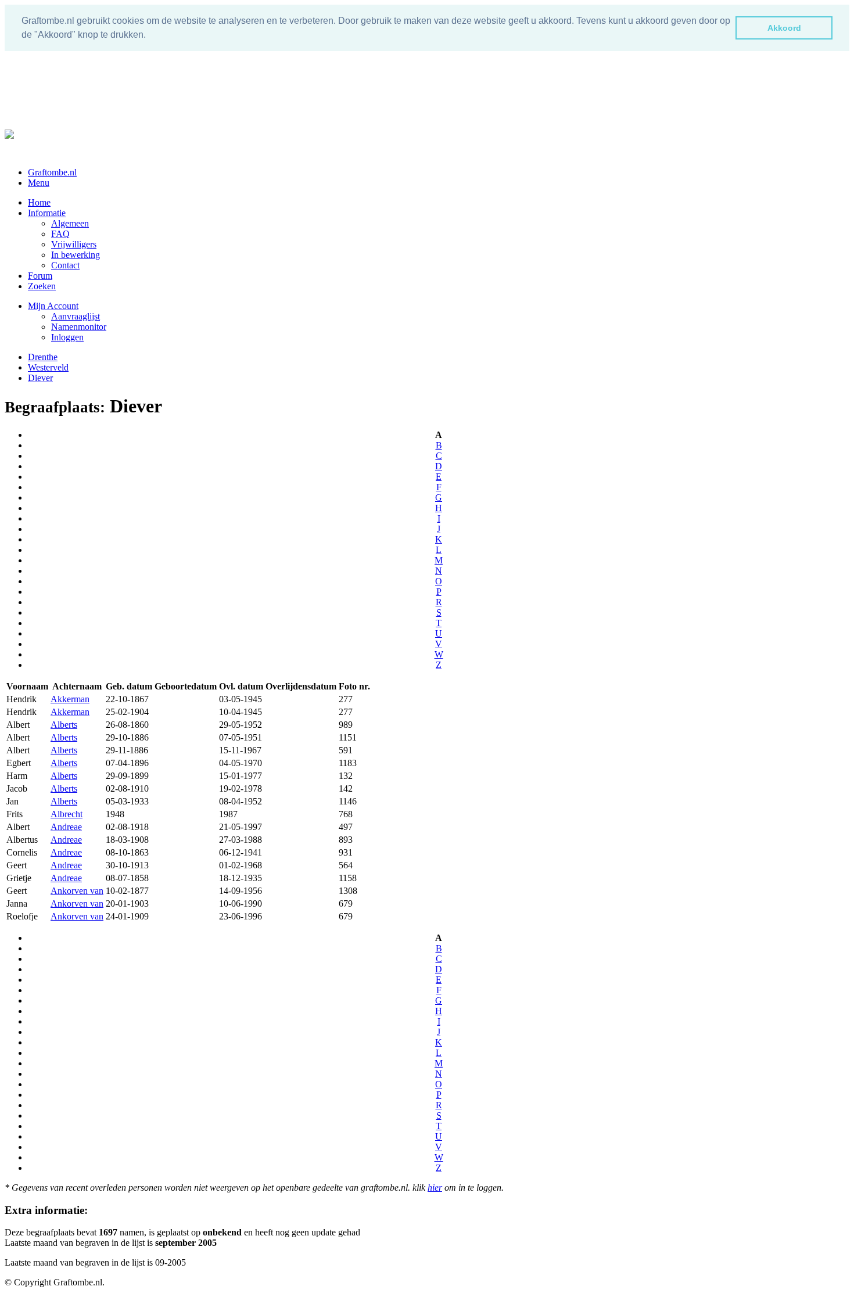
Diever (40, 378)
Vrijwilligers (73, 244)
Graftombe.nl (52, 172)
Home (39, 202)
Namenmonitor (78, 327)
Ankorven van (77, 891)
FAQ (60, 234)
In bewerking (75, 255)
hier (435, 1187)
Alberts (64, 725)
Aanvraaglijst (75, 316)
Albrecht (66, 814)
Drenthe (43, 357)
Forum (40, 276)
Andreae (66, 827)
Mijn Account (53, 306)
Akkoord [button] (784, 28)
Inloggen (67, 337)
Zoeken (42, 286)
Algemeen (70, 223)
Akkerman (70, 699)
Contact (65, 265)
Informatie (47, 213)
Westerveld (48, 367)
